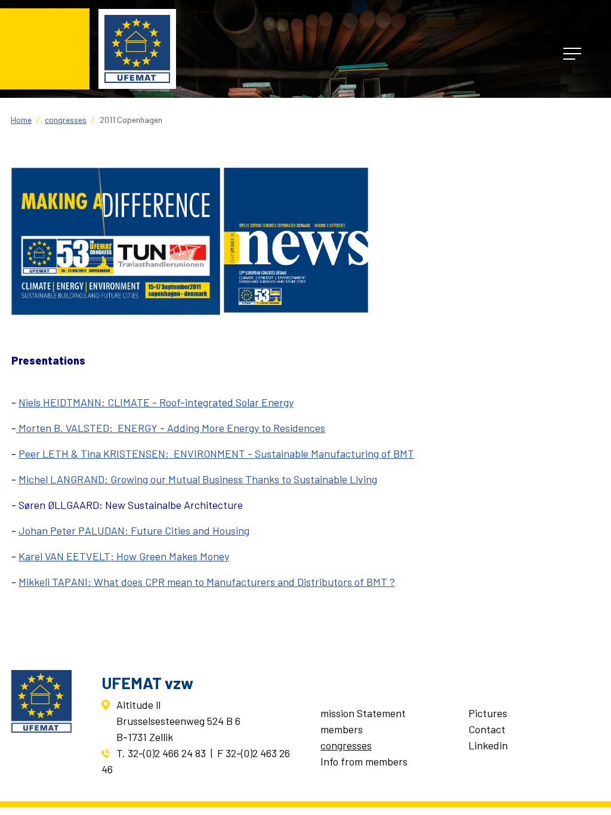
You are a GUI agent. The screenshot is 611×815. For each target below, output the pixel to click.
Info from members (364, 761)
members (341, 729)
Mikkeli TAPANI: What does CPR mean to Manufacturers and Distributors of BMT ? (206, 581)
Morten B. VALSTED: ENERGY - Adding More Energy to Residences (170, 427)
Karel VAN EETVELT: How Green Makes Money (123, 556)
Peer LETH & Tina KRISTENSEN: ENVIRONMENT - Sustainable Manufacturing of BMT (216, 453)
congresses (346, 745)
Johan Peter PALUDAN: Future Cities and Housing (133, 530)
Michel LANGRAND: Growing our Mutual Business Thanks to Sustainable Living (197, 479)
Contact (486, 729)
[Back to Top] (589, 791)
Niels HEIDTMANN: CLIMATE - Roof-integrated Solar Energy (156, 402)
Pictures (487, 713)
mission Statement (363, 713)
